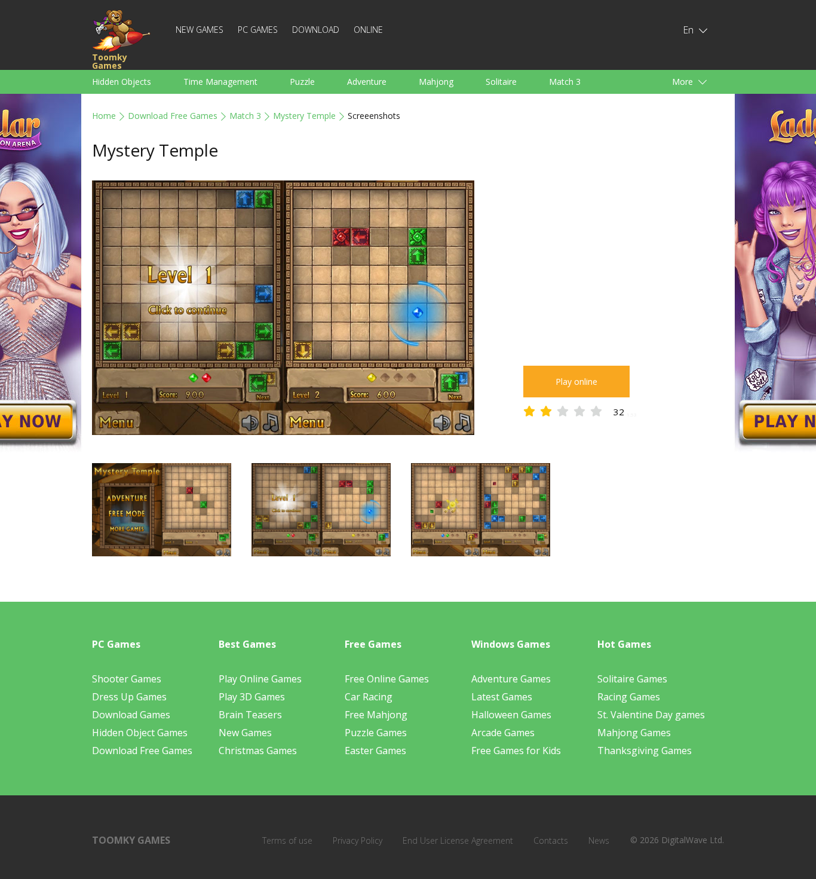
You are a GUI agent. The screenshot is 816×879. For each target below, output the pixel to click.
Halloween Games (511, 714)
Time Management (220, 81)
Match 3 (565, 81)
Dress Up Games (129, 696)
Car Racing (368, 696)
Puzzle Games (376, 732)
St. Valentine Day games (651, 714)
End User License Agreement (458, 840)
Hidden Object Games (140, 732)
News (598, 840)
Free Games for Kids (516, 750)
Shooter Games (126, 678)
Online (368, 29)
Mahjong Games (634, 732)
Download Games (131, 714)
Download (315, 29)
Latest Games (501, 696)
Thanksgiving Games (644, 750)
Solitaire (501, 81)
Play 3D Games (252, 696)
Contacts (550, 840)
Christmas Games (258, 750)
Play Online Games (260, 678)
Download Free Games (172, 115)
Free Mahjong (376, 714)
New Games (199, 29)
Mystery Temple (304, 115)
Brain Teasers (250, 714)
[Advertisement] (623, 264)
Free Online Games (387, 678)
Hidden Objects (121, 81)
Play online (576, 381)
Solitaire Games (632, 678)
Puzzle (302, 81)
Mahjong (436, 81)
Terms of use (287, 840)
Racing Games (628, 696)
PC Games (258, 29)
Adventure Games (511, 678)
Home (104, 115)
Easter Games (375, 750)
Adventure (366, 81)
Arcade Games (503, 732)
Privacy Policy (357, 840)
